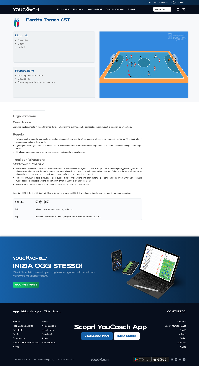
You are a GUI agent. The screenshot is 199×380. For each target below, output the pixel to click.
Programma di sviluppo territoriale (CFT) (82, 216)
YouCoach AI (95, 9)
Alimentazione (49, 325)
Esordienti (47, 334)
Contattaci (163, 2)
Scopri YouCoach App (175, 325)
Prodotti (62, 9)
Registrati (181, 321)
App (16, 311)
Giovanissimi (57, 209)
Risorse (77, 9)
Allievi (38, 209)
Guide (183, 346)
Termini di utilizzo (22, 359)
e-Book (182, 334)
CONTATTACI (176, 311)
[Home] (34, 9)
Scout (56, 311)
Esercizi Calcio (114, 9)
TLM (47, 311)
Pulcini (16, 334)
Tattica (45, 321)
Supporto (152, 2)
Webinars (181, 342)
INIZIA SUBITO (162, 9)
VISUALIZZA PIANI (97, 336)
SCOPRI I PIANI (26, 284)
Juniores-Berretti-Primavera (26, 342)
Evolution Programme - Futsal (49, 216)
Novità (16, 346)
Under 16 (46, 209)
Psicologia (18, 330)
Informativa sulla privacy (44, 359)
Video (183, 338)
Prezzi (131, 9)
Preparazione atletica (23, 325)
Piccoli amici (48, 330)
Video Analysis (31, 311)
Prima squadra (49, 342)
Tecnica (16, 321)
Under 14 (68, 209)
